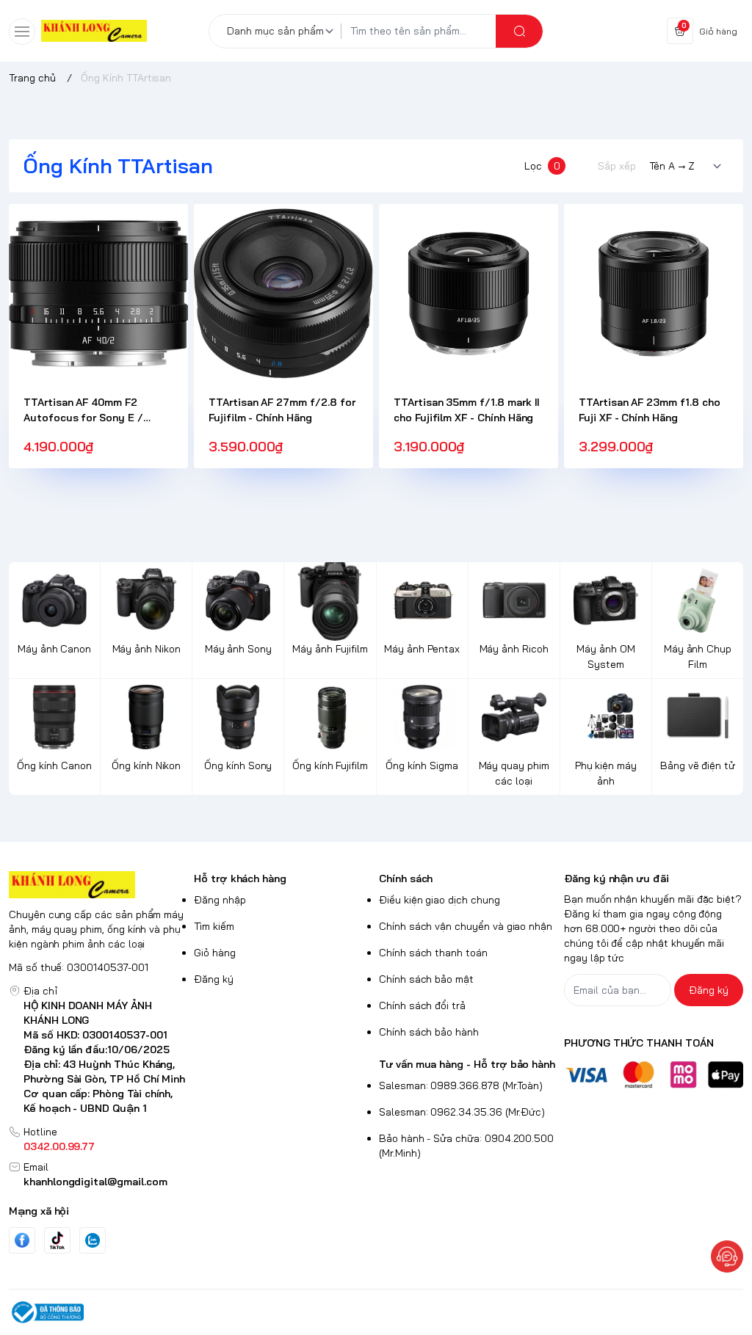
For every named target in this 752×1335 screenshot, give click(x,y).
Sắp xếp (617, 165)
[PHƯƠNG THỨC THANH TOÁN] (653, 1074)
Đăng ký (214, 979)
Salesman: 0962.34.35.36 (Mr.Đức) (462, 1111)
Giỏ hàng (215, 952)
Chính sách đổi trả (422, 1005)
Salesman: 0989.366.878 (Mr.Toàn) (461, 1085)
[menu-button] (22, 31)
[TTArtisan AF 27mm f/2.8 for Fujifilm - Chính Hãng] (283, 293)
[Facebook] (22, 1240)
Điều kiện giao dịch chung (439, 899)
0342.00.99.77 (59, 1146)
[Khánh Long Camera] (94, 31)
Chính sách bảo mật (426, 979)
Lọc (542, 165)
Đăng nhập (220, 899)
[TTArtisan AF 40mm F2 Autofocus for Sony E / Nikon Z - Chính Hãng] (98, 293)
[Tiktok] (57, 1240)
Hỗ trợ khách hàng (240, 878)
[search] (519, 31)
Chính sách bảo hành (429, 1031)
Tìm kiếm (214, 926)
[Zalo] (92, 1240)
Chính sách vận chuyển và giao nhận (465, 926)
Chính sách (406, 878)
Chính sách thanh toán (433, 952)
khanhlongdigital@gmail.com (95, 1181)
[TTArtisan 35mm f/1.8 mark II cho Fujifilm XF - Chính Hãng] (468, 293)
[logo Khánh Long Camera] (98, 884)
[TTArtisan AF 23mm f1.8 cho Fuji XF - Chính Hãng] (653, 293)
